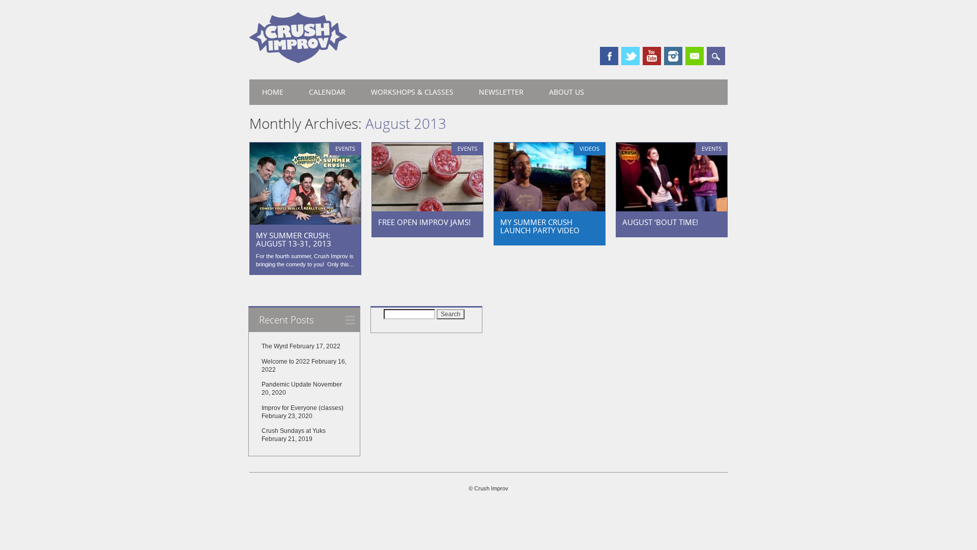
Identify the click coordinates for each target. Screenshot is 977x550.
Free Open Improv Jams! (424, 222)
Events (345, 148)
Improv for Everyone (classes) (302, 407)
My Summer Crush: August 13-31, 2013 (293, 239)
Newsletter (501, 92)
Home (272, 92)
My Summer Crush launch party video (540, 226)
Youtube (652, 56)
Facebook (609, 56)
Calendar (327, 92)
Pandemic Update (286, 384)
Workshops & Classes (412, 92)
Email (694, 56)
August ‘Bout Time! (660, 222)
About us (566, 92)
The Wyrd (275, 346)
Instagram (673, 56)
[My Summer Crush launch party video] (549, 209)
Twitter (630, 56)
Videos (589, 148)
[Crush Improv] (298, 61)
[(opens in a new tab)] (305, 222)
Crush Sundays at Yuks (294, 430)
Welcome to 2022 (286, 361)
